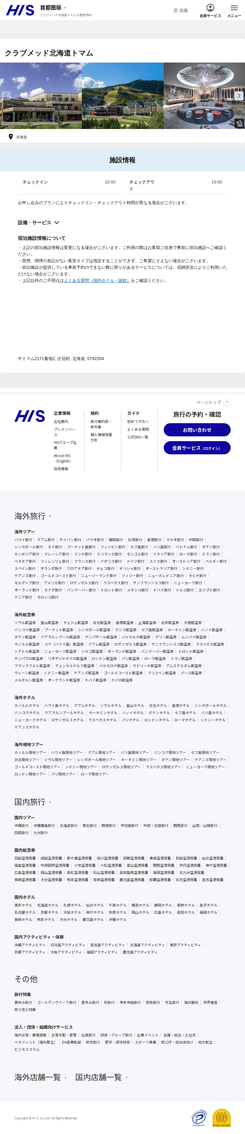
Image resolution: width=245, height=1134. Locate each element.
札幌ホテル (72, 905)
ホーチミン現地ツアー (139, 759)
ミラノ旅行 (211, 554)
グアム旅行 (46, 539)
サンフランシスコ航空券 (171, 644)
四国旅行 (21, 832)
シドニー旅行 (193, 568)
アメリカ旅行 (54, 582)
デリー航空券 (166, 636)
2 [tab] (122, 125)
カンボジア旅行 (26, 554)
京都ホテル (50, 912)
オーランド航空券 (122, 651)
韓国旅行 (116, 539)
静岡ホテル (163, 905)
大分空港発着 (51, 879)
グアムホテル (84, 705)
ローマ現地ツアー (95, 774)
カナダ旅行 (53, 590)
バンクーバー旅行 (81, 590)
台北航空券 (102, 622)
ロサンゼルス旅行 (84, 582)
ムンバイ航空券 (193, 636)
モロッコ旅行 (48, 597)
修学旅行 (93, 1042)
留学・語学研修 (117, 1042)
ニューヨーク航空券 (60, 651)
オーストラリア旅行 (161, 568)
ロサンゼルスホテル (67, 719)
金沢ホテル (209, 905)
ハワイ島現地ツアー (67, 752)
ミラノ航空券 (181, 658)
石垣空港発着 (186, 879)
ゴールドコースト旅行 (58, 575)
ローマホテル (185, 719)
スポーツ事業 (145, 1042)
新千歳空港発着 (79, 858)
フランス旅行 (85, 561)
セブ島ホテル (185, 712)
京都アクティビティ (30, 952)
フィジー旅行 (132, 575)
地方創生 (205, 1042)
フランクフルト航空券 (32, 665)
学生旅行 (172, 1002)
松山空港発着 (104, 872)
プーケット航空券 (59, 629)
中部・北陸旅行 (156, 825)
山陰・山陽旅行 (205, 825)
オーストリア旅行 (186, 561)
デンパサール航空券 (101, 636)
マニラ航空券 (126, 629)
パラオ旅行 (95, 539)
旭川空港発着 (107, 858)
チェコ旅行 (105, 568)
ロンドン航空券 (104, 658)
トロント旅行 (111, 590)
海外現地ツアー (28, 744)
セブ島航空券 (152, 629)
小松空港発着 (111, 865)
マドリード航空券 (147, 665)
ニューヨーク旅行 (188, 582)
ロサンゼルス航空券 (130, 644)
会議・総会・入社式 (179, 1035)
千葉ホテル (118, 905)
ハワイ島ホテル (56, 705)
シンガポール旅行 (28, 546)
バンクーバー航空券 (157, 651)
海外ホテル (24, 697)
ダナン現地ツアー (175, 759)
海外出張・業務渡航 (30, 1035)
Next (239, 95)
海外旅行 (29, 515)
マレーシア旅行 (56, 554)
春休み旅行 (23, 1002)
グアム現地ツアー (102, 752)
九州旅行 (40, 832)
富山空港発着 (137, 865)
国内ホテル (24, 897)
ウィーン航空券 (26, 672)
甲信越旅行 (130, 825)
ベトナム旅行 (186, 546)
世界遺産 (210, 1002)
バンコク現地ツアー (170, 752)
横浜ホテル (140, 905)
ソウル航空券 (25, 622)
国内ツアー (24, 817)
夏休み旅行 (90, 1002)
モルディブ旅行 (26, 582)
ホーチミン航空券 (182, 629)
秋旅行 (109, 1002)
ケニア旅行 (23, 597)
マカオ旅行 (175, 539)
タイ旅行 (55, 546)
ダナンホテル (159, 712)
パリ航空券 (131, 658)
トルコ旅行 (185, 590)
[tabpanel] (41, 96)
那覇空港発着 (160, 879)
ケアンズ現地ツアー (210, 759)
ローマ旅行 (188, 554)
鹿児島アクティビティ (140, 952)
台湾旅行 (135, 539)
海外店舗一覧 (37, 1076)
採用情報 (61, 468)
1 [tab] (117, 125)
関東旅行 (109, 825)
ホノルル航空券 (26, 644)
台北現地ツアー (26, 759)
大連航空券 (193, 622)
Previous (5, 95)
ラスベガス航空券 (210, 644)
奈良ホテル (118, 912)
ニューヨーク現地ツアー (205, 766)
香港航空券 (125, 622)
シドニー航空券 (56, 672)
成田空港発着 (51, 858)
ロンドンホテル (156, 719)
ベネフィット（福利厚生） (35, 1042)
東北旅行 (89, 825)
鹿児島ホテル (93, 919)
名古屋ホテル (25, 912)
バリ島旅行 (162, 546)
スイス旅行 (158, 561)
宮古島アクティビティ (107, 944)
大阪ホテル (72, 912)
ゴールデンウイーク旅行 (56, 1002)
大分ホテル (69, 919)
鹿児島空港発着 (132, 879)
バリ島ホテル (212, 712)
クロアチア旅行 (79, 568)
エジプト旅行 (209, 590)
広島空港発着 (25, 872)
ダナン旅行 (211, 546)
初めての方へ (138, 421)
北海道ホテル (48, 905)
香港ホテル (181, 705)
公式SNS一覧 (137, 436)
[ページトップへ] (227, 401)
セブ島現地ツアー (205, 752)
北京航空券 (170, 622)
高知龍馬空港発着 (134, 872)
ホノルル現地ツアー (30, 752)
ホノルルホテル (26, 705)
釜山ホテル (135, 705)
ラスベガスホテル (102, 719)
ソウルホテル (111, 705)
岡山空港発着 (51, 872)
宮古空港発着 (212, 879)
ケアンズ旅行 (25, 575)
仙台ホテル (95, 905)
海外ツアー (24, 532)
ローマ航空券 (155, 658)
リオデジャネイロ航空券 (67, 658)
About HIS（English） (63, 458)
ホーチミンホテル (103, 712)
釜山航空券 (50, 622)
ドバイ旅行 (162, 590)
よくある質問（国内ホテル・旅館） (97, 280)
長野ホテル (186, 905)
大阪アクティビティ (66, 952)
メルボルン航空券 (28, 680)
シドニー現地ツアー (81, 766)
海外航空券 (24, 614)
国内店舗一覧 (98, 1076)
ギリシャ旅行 (130, 568)
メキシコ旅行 (137, 590)
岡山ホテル (140, 912)
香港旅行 (154, 539)
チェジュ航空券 (75, 622)
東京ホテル (23, 905)
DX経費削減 (71, 1042)
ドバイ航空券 (95, 680)
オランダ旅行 (51, 568)
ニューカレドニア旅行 (166, 575)
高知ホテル (186, 912)
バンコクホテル (27, 712)
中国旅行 (196, 539)
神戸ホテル (95, 912)
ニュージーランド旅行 (99, 575)
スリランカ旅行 (109, 554)
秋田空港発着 (186, 858)
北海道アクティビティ (147, 944)
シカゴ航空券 (92, 651)
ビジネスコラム (26, 1049)
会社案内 (61, 421)
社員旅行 (88, 1035)
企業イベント (148, 1035)
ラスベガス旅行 (115, 582)
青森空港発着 (160, 858)
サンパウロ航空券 (28, 658)
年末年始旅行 (130, 1002)
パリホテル (131, 719)
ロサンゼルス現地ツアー (121, 766)
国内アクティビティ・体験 (39, 937)
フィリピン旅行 (112, 546)
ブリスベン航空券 (162, 672)
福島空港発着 (25, 865)
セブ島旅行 (139, 546)
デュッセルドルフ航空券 (74, 665)
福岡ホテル (209, 912)
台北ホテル (158, 705)
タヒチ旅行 (197, 575)
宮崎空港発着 (104, 879)
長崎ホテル (23, 919)
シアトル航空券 (26, 651)
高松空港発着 (77, 872)
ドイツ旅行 (136, 561)
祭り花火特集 (25, 1009)
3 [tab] (128, 125)
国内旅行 (29, 801)
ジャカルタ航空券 (136, 636)
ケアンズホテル (26, 727)
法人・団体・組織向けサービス (43, 1027)
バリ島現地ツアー (135, 752)
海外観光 (191, 1002)
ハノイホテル (133, 712)
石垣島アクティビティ (67, 944)
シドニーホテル (213, 719)
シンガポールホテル (211, 705)
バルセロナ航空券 (113, 665)
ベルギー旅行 (216, 561)
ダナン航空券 (25, 636)
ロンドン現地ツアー (30, 774)
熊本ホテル (46, 919)
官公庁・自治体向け (177, 1042)
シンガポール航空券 (94, 629)
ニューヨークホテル (30, 719)
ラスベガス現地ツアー (163, 766)
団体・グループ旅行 (116, 1035)
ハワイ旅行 (23, 539)
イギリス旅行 (111, 561)
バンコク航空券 (27, 629)
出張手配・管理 (63, 1035)
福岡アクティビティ (102, 952)
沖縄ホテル (118, 919)
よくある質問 (138, 429)
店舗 (183, 10)
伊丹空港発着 (190, 865)
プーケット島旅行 (81, 546)
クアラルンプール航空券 (60, 636)
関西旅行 (180, 825)
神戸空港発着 (216, 865)
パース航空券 (191, 672)
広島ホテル (163, 912)
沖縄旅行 (21, 825)
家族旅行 (153, 1002)
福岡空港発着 (163, 872)
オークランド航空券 (64, 680)
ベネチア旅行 (25, 561)
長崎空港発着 (25, 879)
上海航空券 (147, 622)
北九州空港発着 (191, 872)
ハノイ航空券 (212, 629)
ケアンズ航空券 (86, 672)
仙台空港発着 (212, 858)
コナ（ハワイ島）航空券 (64, 644)
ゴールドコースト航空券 (123, 672)
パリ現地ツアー (63, 774)
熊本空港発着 (77, 879)
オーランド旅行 (26, 590)
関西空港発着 (163, 865)
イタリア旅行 (163, 554)
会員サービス (210, 15)
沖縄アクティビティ (30, 944)
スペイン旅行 (25, 568)
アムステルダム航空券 (184, 665)
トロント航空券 (190, 651)
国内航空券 (24, 850)
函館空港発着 (134, 858)
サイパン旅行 (70, 539)
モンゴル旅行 (137, 554)
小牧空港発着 (85, 865)
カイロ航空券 (122, 680)
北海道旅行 (69, 825)
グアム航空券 (99, 644)
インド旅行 (83, 554)
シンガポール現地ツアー (96, 759)
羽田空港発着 (25, 858)
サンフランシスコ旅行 (151, 582)
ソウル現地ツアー (58, 759)
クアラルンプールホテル (64, 712)
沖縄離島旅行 (44, 825)
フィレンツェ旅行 (55, 561)
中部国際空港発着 (55, 865)
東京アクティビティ (185, 944)
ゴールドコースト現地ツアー (37, 766)
